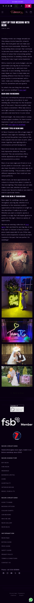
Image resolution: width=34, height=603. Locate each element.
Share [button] (5, 34)
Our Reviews (6, 515)
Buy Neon (5, 462)
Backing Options (8, 506)
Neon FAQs (5, 538)
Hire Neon (5, 467)
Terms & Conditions (9, 558)
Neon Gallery (7, 523)
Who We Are (6, 519)
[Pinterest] (11, 6)
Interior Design (8, 487)
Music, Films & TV (8, 491)
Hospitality (6, 483)
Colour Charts (7, 510)
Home (4, 479)
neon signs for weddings (16, 125)
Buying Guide (7, 542)
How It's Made (7, 502)
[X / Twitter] (3, 6)
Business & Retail (8, 475)
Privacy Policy (7, 554)
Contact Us (6, 562)
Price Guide (6, 546)
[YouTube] (8, 6)
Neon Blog (6, 527)
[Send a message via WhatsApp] (31, 600)
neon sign (22, 90)
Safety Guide (6, 550)
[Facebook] (6, 6)
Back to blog (18, 393)
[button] (2, 12)
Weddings (5, 471)
